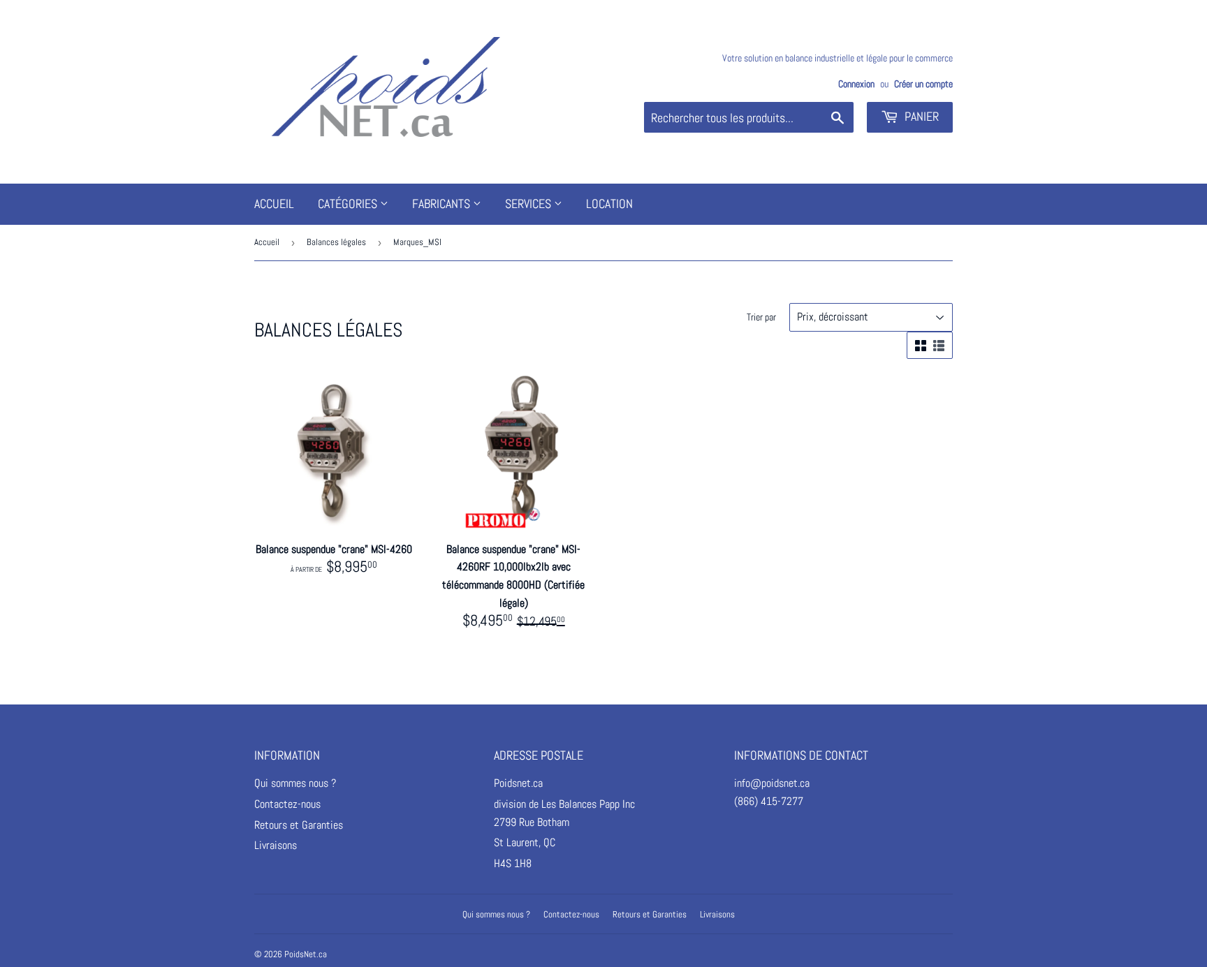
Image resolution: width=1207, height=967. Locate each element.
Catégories (349, 203)
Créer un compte (923, 84)
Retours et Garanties (298, 825)
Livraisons (275, 845)
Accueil (274, 203)
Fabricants (442, 203)
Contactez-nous (287, 804)
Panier (920, 116)
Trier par (761, 317)
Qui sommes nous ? (295, 783)
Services (529, 203)
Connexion (856, 84)
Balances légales (336, 242)
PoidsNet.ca (305, 954)
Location (609, 203)
